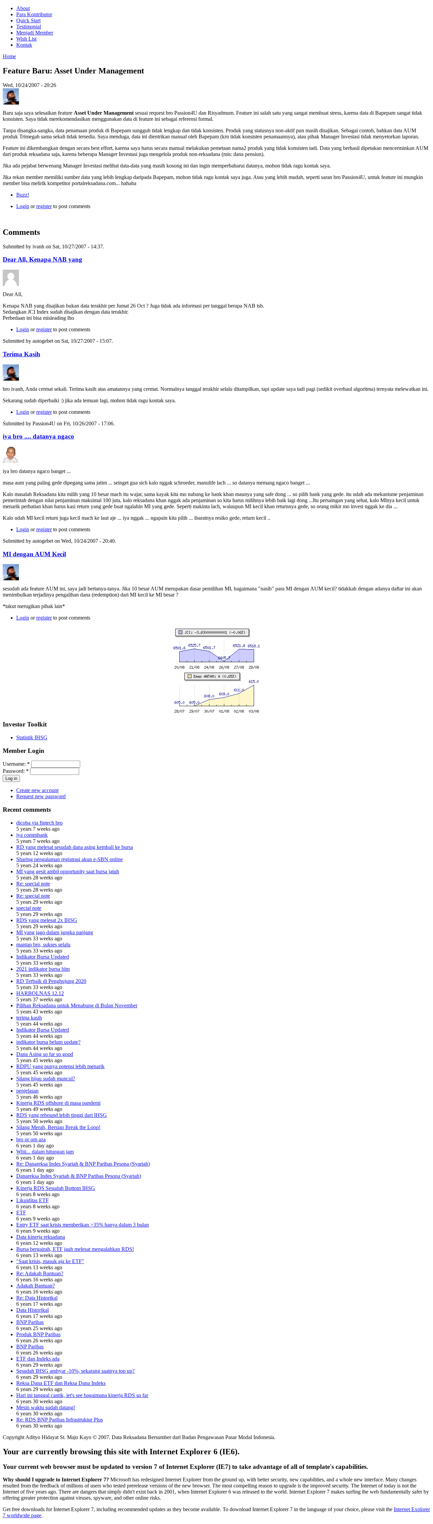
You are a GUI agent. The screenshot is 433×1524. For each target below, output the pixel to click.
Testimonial (28, 26)
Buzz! (22, 195)
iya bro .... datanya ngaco (38, 436)
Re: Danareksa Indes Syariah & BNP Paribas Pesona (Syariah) (83, 1164)
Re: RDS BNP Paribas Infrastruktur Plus (59, 1419)
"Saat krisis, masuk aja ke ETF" (50, 1261)
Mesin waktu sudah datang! (45, 1407)
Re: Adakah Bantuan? (39, 1273)
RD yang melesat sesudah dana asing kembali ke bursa (74, 847)
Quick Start (28, 20)
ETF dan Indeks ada (38, 1359)
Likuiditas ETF (32, 1200)
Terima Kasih (21, 354)
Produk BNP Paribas (38, 1334)
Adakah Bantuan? (35, 1285)
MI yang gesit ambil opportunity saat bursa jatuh (67, 871)
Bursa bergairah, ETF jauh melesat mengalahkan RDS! (75, 1249)
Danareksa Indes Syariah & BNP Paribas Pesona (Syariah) (78, 1176)
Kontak (24, 45)
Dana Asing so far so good (44, 1054)
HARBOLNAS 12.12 (40, 993)
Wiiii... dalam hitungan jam (45, 1152)
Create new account (37, 790)
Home (9, 56)
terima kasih (29, 1018)
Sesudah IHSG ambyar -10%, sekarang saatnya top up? (75, 1371)
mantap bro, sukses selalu (43, 944)
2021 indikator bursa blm (43, 969)
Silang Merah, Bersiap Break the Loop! (58, 1127)
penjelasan (27, 1091)
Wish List (26, 39)
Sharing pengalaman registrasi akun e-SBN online (69, 859)
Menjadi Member (34, 33)
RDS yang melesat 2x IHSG (46, 920)
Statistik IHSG (31, 737)
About (23, 8)
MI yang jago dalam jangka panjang (54, 932)
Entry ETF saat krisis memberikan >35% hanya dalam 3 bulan (82, 1225)
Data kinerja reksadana (40, 1237)
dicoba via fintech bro (39, 823)
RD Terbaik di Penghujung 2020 (51, 981)
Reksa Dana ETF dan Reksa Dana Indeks (61, 1383)
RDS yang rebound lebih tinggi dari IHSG (61, 1115)
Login (22, 206)
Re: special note (33, 884)
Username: (16, 764)
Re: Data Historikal (37, 1298)
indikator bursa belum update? (48, 1042)
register (44, 206)
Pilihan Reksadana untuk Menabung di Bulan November (76, 1005)
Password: (16, 771)
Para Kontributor (34, 14)
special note (28, 908)
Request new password (41, 796)
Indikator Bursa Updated (42, 957)
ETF (21, 1212)
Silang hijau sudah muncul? (45, 1078)
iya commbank (32, 835)
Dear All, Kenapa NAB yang (42, 259)
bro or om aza (31, 1139)
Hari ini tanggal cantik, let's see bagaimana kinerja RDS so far (82, 1395)
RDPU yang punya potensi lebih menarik (60, 1066)
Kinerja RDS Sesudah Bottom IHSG (55, 1188)
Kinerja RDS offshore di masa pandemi (58, 1103)
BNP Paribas (30, 1322)
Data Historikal (32, 1310)
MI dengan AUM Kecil (34, 554)
